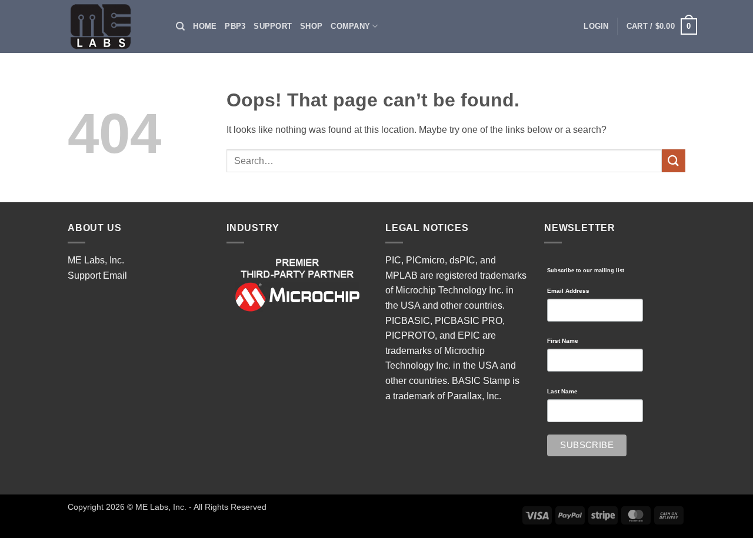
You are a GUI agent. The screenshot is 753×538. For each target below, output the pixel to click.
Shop (311, 26)
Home (204, 26)
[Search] (180, 26)
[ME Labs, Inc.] (107, 26)
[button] (596, 26)
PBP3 (235, 26)
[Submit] (673, 160)
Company (350, 26)
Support (273, 26)
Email (115, 275)
